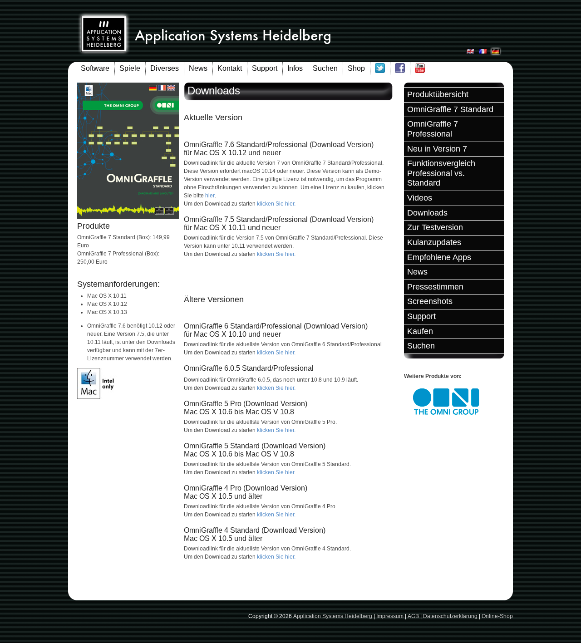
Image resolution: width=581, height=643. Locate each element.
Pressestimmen (435, 286)
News (198, 68)
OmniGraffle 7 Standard (450, 109)
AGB (413, 616)
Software (95, 68)
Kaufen (420, 331)
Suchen (325, 68)
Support (264, 68)
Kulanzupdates (434, 242)
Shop (356, 68)
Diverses (164, 68)
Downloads (427, 212)
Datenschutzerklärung (450, 616)
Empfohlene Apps (439, 257)
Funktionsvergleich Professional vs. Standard (441, 173)
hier (210, 195)
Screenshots (430, 301)
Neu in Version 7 (437, 148)
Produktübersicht (437, 94)
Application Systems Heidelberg (332, 616)
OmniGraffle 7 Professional (432, 128)
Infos (295, 68)
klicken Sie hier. (276, 204)
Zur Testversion (435, 227)
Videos (419, 197)
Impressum (390, 616)
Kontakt (229, 68)
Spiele (129, 68)
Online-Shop (497, 616)
